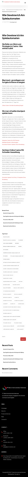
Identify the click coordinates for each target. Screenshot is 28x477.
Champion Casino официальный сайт (11, 252)
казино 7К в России (7, 300)
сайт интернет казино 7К (8, 329)
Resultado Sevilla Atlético (9, 226)
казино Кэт (12, 303)
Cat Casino (5, 249)
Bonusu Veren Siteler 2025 (9, 246)
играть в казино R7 (18, 294)
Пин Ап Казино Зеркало (8, 275)
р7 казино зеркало (7, 322)
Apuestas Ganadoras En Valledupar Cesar (13, 222)
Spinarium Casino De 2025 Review (10, 140)
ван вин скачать (16, 284)
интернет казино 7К (7, 297)
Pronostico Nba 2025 (8, 219)
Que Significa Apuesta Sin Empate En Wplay (13, 216)
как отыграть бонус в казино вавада (11, 310)
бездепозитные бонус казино (9, 281)
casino (20, 246)
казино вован (21, 303)
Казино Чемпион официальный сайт (11, 265)
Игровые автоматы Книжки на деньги (11, 262)
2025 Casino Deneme (7, 243)
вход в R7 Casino (7, 287)
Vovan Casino (6, 259)
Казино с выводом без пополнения (10, 268)
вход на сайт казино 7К (19, 287)
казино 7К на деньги (18, 300)
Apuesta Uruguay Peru (8, 213)
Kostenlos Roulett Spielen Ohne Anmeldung (13, 144)
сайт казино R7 (20, 329)
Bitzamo (17, 243)
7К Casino (20, 240)
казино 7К (17, 297)
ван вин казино (6, 284)
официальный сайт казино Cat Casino (11, 316)
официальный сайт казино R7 (9, 319)
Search (3, 336)
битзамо (20, 281)
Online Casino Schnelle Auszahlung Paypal (12, 105)
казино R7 (5, 303)
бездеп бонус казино (7, 278)
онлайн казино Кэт (7, 313)
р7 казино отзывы (18, 322)
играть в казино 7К (7, 294)
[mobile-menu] (24, 2)
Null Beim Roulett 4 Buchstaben (10, 142)
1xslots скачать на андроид (9, 240)
